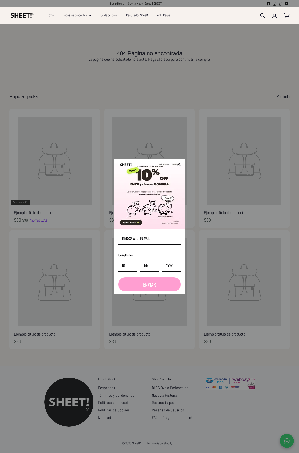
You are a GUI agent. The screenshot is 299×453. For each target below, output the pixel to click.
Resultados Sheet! (137, 15)
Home (50, 15)
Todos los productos (75, 15)
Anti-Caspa (163, 15)
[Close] (179, 164)
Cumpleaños (125, 254)
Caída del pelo (108, 15)
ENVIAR (149, 284)
